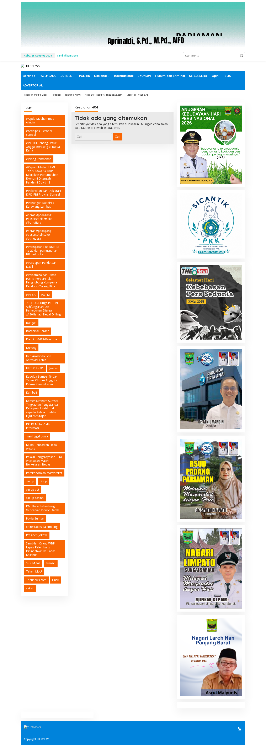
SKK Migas (33, 563)
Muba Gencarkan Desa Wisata (41, 447)
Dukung (31, 348)
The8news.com (36, 580)
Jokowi (53, 368)
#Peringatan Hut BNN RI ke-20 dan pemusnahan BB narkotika (42, 250)
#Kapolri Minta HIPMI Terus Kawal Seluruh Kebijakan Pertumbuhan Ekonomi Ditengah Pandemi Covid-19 (42, 174)
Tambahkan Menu (67, 55)
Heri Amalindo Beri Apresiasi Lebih (38, 358)
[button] (241, 55)
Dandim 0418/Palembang (43, 339)
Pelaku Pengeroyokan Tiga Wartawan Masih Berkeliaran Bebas (44, 460)
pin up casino (35, 498)
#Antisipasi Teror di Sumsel (39, 133)
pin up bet (32, 489)
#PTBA (31, 295)
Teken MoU (34, 572)
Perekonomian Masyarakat (44, 473)
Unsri (55, 580)
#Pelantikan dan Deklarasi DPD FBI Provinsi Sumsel (43, 192)
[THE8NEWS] (30, 66)
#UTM (45, 295)
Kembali (31, 392)
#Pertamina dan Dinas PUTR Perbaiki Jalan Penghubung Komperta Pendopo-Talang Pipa (41, 280)
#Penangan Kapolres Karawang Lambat (40, 204)
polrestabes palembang (42, 527)
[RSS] (239, 728)
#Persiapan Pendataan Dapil (41, 264)
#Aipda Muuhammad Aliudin (40, 120)
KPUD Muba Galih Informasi (38, 426)
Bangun (31, 323)
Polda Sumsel (35, 518)
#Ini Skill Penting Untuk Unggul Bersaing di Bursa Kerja (43, 146)
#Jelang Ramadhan (38, 159)
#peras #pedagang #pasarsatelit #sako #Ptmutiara (39, 218)
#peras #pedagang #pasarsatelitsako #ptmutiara (38, 234)
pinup (43, 481)
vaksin (30, 588)
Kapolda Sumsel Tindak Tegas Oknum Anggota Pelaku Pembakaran (41, 380)
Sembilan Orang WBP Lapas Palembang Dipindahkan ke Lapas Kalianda (40, 549)
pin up (30, 481)
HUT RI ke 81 (35, 368)
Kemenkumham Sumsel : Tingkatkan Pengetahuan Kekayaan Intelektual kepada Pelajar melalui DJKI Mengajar (42, 408)
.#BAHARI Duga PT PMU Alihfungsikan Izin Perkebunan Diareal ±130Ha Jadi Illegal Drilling (43, 308)
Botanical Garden (37, 331)
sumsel (50, 563)
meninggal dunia (37, 436)
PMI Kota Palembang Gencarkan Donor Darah (42, 508)
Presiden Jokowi (36, 535)
